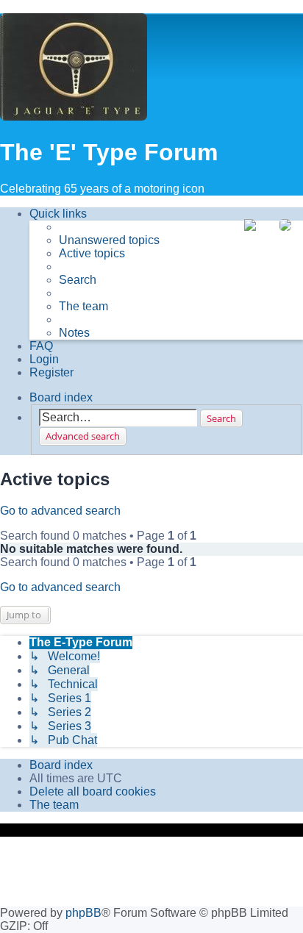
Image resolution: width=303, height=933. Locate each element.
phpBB (83, 913)
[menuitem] (109, 240)
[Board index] (73, 68)
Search (221, 418)
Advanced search (83, 436)
